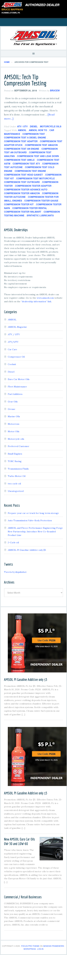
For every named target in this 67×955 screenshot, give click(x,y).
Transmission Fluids (18, 468)
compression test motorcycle (35, 178)
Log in (40, 949)
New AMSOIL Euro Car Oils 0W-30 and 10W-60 (19, 841)
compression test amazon (41, 145)
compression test (33, 133)
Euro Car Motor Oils (18, 379)
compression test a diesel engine (25, 137)
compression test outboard (22, 182)
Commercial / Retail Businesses (23, 897)
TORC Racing (15, 461)
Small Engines (15, 453)
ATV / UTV (22, 126)
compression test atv (26, 163)
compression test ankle (19, 159)
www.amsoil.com (45, 297)
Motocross (13, 424)
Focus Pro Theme (30, 946)
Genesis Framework (53, 946)
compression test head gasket (23, 174)
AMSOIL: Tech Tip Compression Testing (25, 80)
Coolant (12, 364)
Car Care (12, 349)
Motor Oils (13, 431)
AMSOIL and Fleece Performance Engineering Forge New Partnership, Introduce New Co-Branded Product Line (35, 532)
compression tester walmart (22, 211)
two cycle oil (14, 483)
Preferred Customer (18, 446)
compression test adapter (21, 141)
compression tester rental (29, 208)
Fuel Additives (15, 394)
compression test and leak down (38, 156)
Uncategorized (16, 491)
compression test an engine (21, 148)
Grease (11, 409)
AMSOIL (22, 130)
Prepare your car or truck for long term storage (33, 513)
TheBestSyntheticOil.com (33, 38)
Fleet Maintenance (17, 386)
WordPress (30, 949)
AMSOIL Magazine (17, 327)
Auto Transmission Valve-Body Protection (30, 520)
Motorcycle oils (50, 126)
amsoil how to (38, 130)
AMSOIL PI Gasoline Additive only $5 (27, 550)
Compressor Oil (16, 356)
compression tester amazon (22, 193)
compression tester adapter (33, 185)
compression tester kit (19, 204)
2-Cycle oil (13, 542)
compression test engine (30, 170)
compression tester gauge (41, 200)
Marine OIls (14, 416)
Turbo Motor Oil (16, 476)
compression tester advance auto (25, 189)
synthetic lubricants (40, 215)
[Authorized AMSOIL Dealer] (32, 5)
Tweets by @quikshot (15, 572)
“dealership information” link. (36, 301)
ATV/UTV (13, 342)
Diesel (34, 126)
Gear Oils (13, 401)
